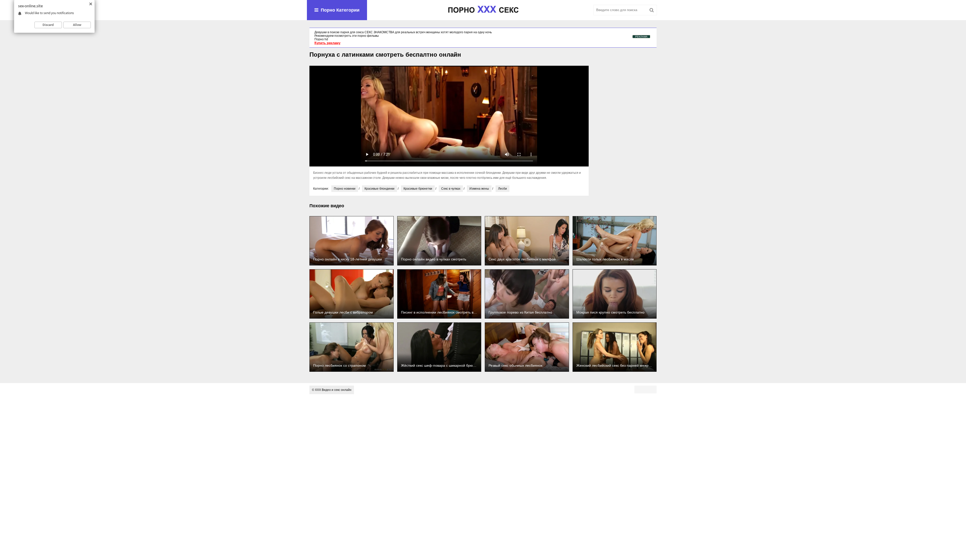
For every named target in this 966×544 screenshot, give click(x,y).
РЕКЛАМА (641, 36)
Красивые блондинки (379, 188)
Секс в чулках (450, 188)
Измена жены (479, 188)
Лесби (502, 188)
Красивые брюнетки (418, 188)
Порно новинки (344, 188)
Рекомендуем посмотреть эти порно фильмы (346, 36)
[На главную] (483, 10)
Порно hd (321, 39)
